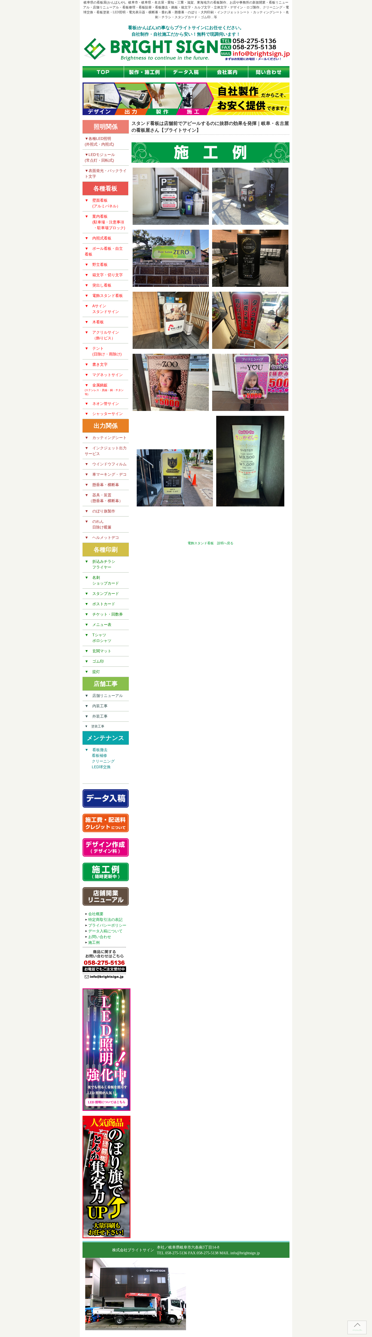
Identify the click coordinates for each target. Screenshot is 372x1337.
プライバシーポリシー (107, 925)
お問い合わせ (99, 937)
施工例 (94, 942)
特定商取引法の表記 (105, 920)
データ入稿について (105, 931)
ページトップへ (357, 1330)
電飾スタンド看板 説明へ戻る (210, 543)
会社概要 (95, 914)
